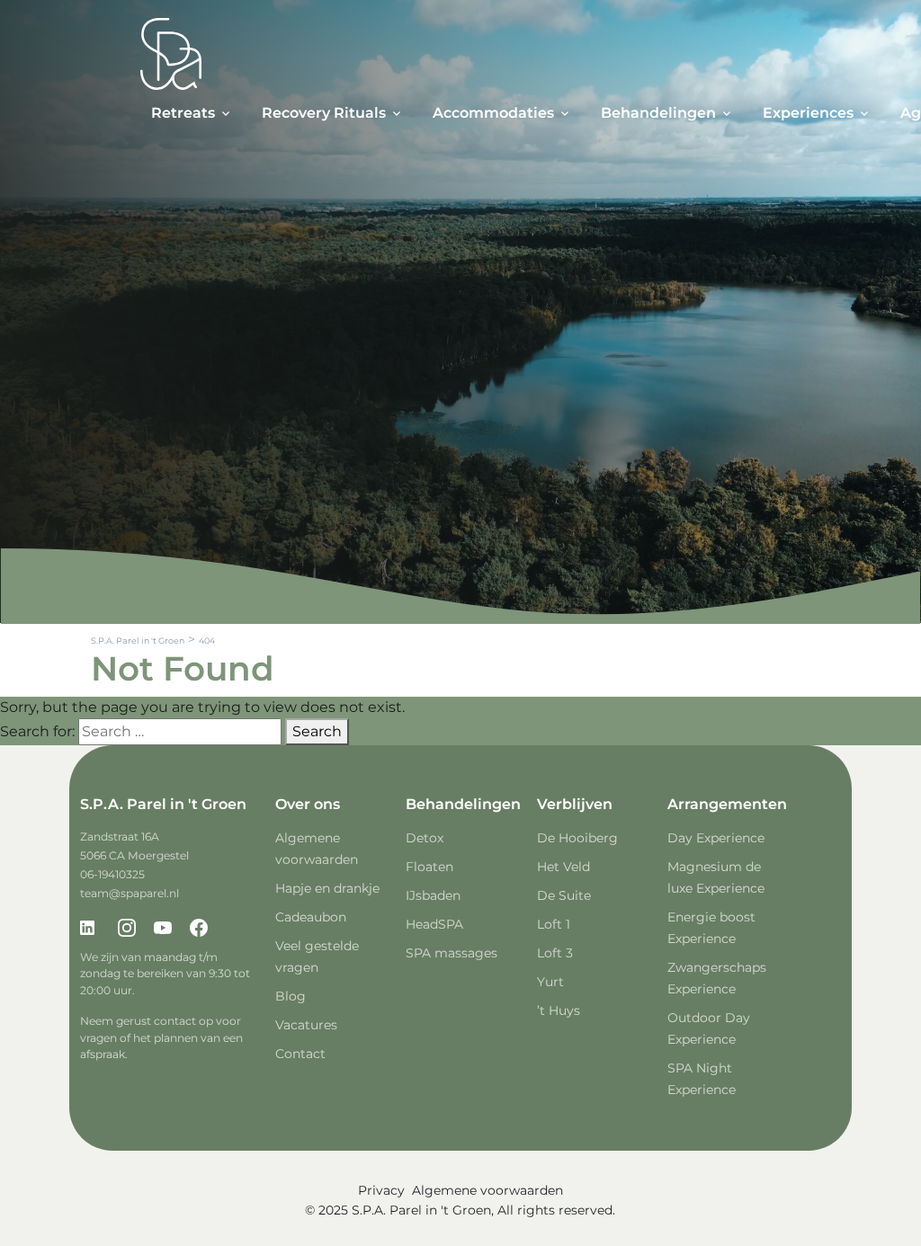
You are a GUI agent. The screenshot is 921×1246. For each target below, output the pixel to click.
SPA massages (451, 953)
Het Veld (563, 867)
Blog (290, 996)
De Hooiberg (577, 838)
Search (317, 731)
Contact (300, 1054)
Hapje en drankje (327, 888)
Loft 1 (553, 924)
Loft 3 (555, 953)
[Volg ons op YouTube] (163, 929)
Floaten (429, 867)
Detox (424, 838)
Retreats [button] (183, 112)
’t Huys (558, 1010)
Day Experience (716, 838)
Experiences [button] (808, 112)
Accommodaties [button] (493, 112)
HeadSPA (434, 924)
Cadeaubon (310, 917)
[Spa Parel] (170, 54)
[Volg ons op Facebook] (199, 929)
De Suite (564, 895)
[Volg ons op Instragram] (127, 929)
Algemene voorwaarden (487, 1190)
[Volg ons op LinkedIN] (91, 929)
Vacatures (306, 1025)
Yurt (550, 982)
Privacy (381, 1190)
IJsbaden (433, 895)
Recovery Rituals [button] (324, 112)
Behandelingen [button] (658, 112)
